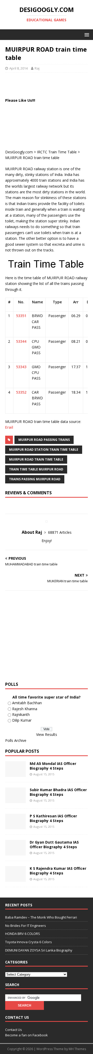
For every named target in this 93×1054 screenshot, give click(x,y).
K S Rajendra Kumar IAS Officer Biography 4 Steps (58, 870)
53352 (21, 392)
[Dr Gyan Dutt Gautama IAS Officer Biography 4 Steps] (15, 852)
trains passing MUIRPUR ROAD (34, 479)
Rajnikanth (21, 714)
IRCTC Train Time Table (57, 151)
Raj (37, 68)
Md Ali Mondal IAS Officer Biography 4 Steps (53, 766)
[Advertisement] (49, 84)
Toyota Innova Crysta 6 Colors (28, 942)
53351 (21, 315)
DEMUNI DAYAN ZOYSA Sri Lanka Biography (38, 950)
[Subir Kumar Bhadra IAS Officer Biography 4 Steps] (15, 799)
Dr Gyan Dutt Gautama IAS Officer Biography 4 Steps (54, 844)
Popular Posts (22, 751)
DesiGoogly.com (19, 151)
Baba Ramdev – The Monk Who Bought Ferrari (41, 917)
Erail (9, 427)
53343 (21, 366)
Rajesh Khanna (24, 708)
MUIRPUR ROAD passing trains (44, 439)
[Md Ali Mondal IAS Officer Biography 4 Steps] (15, 773)
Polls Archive (15, 740)
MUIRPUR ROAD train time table (36, 459)
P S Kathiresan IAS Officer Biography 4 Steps (53, 818)
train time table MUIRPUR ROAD (36, 469)
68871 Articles (60, 532)
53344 (21, 341)
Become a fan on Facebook (26, 1035)
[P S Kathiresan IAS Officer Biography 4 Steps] (15, 826)
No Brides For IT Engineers (25, 925)
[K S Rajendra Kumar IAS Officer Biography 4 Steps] (15, 878)
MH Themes (77, 1049)
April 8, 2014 (18, 68)
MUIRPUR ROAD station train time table (43, 449)
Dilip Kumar (22, 720)
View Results (46, 734)
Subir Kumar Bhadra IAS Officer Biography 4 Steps (58, 792)
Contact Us (13, 1029)
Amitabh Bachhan (27, 702)
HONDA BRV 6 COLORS (22, 933)
